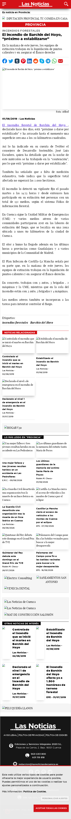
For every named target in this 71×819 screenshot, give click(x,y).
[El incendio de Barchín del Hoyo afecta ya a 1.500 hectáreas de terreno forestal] (40, 682)
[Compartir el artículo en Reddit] (35, 61)
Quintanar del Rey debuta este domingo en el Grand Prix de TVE (12, 557)
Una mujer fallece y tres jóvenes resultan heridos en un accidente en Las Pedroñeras (14, 470)
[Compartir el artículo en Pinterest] (23, 61)
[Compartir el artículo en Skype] (41, 61)
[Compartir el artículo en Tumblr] (17, 61)
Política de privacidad (31, 735)
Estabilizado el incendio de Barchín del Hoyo (47, 361)
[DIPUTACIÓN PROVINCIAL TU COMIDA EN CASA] (35, 18)
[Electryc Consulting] (18, 577)
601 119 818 (38, 757)
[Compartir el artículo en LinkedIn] (29, 61)
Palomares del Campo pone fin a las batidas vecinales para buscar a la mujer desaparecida (48, 559)
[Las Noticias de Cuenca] (20, 601)
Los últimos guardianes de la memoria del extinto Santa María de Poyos (47, 468)
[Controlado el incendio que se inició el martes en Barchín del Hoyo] (18, 345)
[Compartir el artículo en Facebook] (4, 61)
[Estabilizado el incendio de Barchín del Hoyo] (52, 345)
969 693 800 (38, 754)
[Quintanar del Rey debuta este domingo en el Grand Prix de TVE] (18, 541)
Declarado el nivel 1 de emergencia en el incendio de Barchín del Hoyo (13, 404)
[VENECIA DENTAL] (17, 588)
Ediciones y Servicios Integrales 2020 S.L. (38, 744)
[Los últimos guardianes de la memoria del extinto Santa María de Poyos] (52, 450)
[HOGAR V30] (13, 427)
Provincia (35, 24)
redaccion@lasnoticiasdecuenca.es (38, 764)
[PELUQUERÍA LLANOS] (17, 708)
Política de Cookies (56, 735)
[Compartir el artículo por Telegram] (48, 61)
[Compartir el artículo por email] (60, 61)
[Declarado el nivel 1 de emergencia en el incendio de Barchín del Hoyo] (18, 387)
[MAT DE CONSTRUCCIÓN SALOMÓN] (28, 614)
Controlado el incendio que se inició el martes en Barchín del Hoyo (12, 361)
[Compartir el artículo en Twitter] (10, 61)
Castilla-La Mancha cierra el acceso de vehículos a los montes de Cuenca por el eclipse (47, 515)
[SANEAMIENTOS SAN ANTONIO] (52, 579)
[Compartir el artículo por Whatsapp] (54, 61)
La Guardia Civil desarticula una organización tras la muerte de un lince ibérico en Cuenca (13, 514)
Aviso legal (10, 735)
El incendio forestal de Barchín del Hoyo (35, 125)
